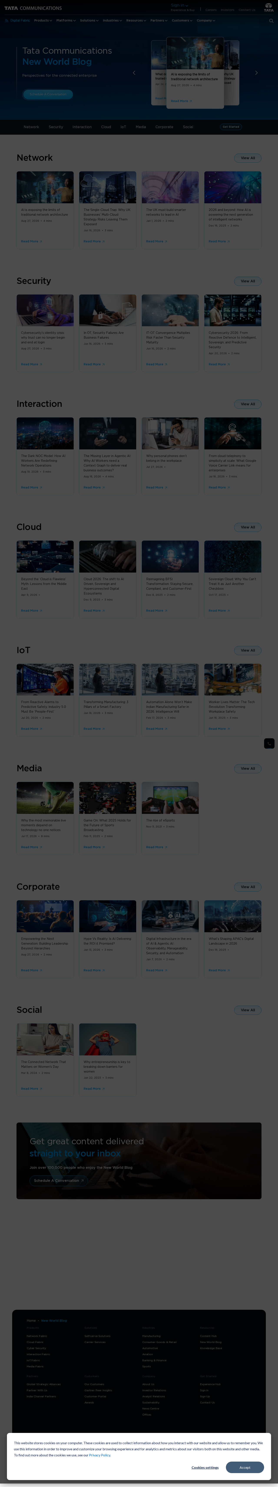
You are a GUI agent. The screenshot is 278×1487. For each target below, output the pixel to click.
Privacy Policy (99, 1455)
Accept (245, 1467)
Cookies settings (205, 1467)
